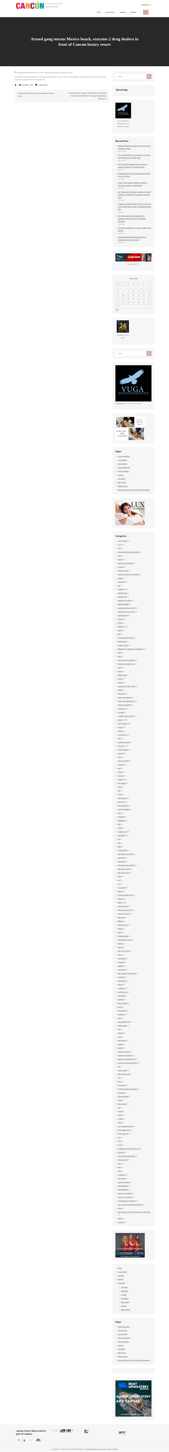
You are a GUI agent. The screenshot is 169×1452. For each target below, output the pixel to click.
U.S (119, 1137)
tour (119, 1107)
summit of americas (124, 1052)
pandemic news (122, 992)
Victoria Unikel (122, 1160)
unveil (120, 1145)
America (120, 559)
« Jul (116, 309)
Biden (119, 653)
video (119, 1163)
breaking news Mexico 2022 (126, 686)
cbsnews (120, 731)
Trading (120, 1119)
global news (121, 802)
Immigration (121, 820)
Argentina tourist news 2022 (126, 608)
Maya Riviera (122, 482)
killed (119, 846)
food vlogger (122, 783)
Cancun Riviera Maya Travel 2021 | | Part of (98, 1449)
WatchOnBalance (123, 1186)
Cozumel (120, 475)
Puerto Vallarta (122, 1003)
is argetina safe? (123, 832)
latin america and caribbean (126, 865)
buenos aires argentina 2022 (126, 701)
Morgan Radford (123, 936)
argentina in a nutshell (124, 600)
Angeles (120, 578)
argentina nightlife (123, 604)
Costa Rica (121, 746)
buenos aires (121, 694)
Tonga (120, 1100)
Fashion (120, 779)
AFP (119, 548)
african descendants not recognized (128, 552)
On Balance (121, 988)
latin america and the (124, 869)
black (119, 656)
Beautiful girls (122, 641)
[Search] (149, 76)
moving (120, 943)
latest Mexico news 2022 (125, 854)
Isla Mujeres (121, 479)
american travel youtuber (125, 563)
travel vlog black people (125, 1126)
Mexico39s (121, 917)
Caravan (120, 727)
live (119, 880)
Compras (124, 1306)
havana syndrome (123, 805)
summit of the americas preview (127, 1063)
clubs (119, 738)
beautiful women (123, 645)
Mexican (120, 899)
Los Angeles (121, 887)
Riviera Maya (122, 1011)
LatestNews (121, 858)
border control (122, 675)
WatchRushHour (123, 1189)
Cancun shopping (123, 471)
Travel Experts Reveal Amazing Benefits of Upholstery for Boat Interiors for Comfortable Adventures (132, 218)
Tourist (120, 1115)
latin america (122, 861)
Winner (120, 1218)
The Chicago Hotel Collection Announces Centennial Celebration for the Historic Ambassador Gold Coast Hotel (134, 194)
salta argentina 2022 (124, 1022)
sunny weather (122, 1070)
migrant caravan (123, 925)
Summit (120, 1048)
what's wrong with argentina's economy (130, 1204)
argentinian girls (123, 615)
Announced (121, 582)
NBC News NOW (123, 951)
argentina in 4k (122, 597)
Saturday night (122, 1025)
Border (120, 671)
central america (122, 735)
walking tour (122, 1175)
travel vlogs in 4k (123, 1134)
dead (119, 768)
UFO (119, 1141)
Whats (120, 1208)
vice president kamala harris (126, 1156)
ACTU (120, 544)
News (119, 955)
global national (122, 798)
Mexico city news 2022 (125, 910)
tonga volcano (122, 1104)
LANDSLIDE (122, 850)
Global (120, 794)
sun (119, 1066)
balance (120, 630)
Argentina (123, 12)
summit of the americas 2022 (126, 1059)
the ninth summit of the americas (128, 1089)
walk (119, 1171)
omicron (120, 984)
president (120, 999)
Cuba (119, 757)
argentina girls (122, 593)
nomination (121, 977)
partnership (121, 996)
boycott (120, 679)
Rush (119, 1018)
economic (121, 776)
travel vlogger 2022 (124, 1130)
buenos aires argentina (124, 697)
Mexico (120, 902)
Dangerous (121, 764)
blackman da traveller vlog (126, 664)
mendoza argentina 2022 (125, 895)
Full (119, 791)
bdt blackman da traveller (125, 638)
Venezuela (121, 1152)
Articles (120, 619)
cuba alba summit (123, 761)
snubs (119, 1037)
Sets (119, 1029)
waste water (121, 1178)
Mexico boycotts (123, 906)
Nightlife (120, 966)
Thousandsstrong (123, 1096)
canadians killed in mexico (126, 716)
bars (119, 634)
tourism (120, 1111)
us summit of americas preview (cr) (128, 1148)
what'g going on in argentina (126, 1201)
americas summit (123, 570)
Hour (119, 813)
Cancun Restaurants (124, 467)
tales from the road (123, 1074)
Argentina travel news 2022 (126, 612)
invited (120, 828)
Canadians (121, 712)
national (120, 947)
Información (145, 5)
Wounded (121, 1222)
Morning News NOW (124, 940)
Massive (120, 891)
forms (119, 787)
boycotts (120, 682)
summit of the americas (125, 1055)
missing (120, 928)
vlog (119, 1167)
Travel (120, 1122)
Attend (120, 623)
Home (99, 12)
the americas (121, 1085)
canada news (122, 708)
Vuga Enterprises (120, 403)
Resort (120, 1007)
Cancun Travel (53, 3)
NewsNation (122, 958)
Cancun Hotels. (122, 464)
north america (122, 981)
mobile (120, 932)
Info (119, 824)
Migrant (120, 921)
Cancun (120, 720)
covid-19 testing (123, 749)
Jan (119, 839)
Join (119, 843)
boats (119, 667)
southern (120, 1044)
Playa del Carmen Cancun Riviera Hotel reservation (134, 490)
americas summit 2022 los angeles (128, 574)
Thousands (121, 1093)
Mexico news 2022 (124, 914)
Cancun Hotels (42, 85)
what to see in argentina (125, 1197)
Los (119, 884)
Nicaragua (121, 962)
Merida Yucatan (122, 486)
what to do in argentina (125, 1193)
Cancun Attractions (124, 456)
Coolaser (115, 1449)
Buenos (120, 690)
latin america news (123, 873)
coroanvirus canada (124, 742)
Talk (119, 1078)
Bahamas (133, 12)
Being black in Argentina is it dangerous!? (131, 649)
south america (122, 1040)
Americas (121, 567)
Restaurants (124, 1291)
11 (123, 295)
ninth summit (122, 969)
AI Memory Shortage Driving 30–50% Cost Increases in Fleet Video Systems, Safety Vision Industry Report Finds (134, 206)
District (120, 772)
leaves (120, 876)
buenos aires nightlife (124, 705)
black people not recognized (126, 660)
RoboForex (121, 1014)
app (119, 585)
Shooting (120, 1033)
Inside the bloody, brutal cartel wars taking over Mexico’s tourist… (36, 94)
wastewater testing (123, 1182)
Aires (119, 556)
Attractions (124, 1287)
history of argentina (124, 809)
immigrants (121, 817)
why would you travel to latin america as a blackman (134, 1212)
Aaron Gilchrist (122, 541)
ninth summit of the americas (126, 973)
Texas (119, 1081)
